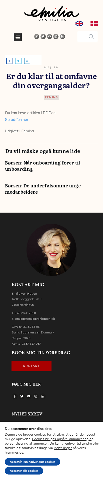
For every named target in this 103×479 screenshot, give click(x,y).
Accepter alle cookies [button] (24, 471)
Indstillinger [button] (63, 448)
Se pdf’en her (16, 119)
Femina (51, 97)
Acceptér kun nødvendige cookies (32, 462)
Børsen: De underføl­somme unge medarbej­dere (51, 191)
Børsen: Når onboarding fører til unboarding (51, 168)
